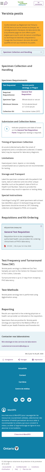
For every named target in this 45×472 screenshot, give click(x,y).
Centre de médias (22, 389)
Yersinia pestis (12, 13)
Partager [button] (23, 360)
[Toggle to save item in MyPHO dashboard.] (41, 226)
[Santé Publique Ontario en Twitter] (29, 400)
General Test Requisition (27, 93)
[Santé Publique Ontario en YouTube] (23, 400)
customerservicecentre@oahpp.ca (15, 346)
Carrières (22, 382)
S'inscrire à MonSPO (22, 434)
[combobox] (22, 52)
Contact (22, 375)
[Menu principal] (2, 3)
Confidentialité (21, 467)
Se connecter (38, 3)
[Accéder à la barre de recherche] (6, 3)
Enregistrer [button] (9, 360)
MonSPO (12, 409)
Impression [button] (38, 360)
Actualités (22, 368)
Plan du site (27, 469)
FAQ (16, 469)
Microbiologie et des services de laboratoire (19, 342)
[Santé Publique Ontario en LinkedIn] (16, 400)
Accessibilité (7, 467)
